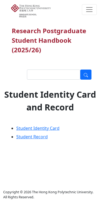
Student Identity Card (37, 128)
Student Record (32, 137)
